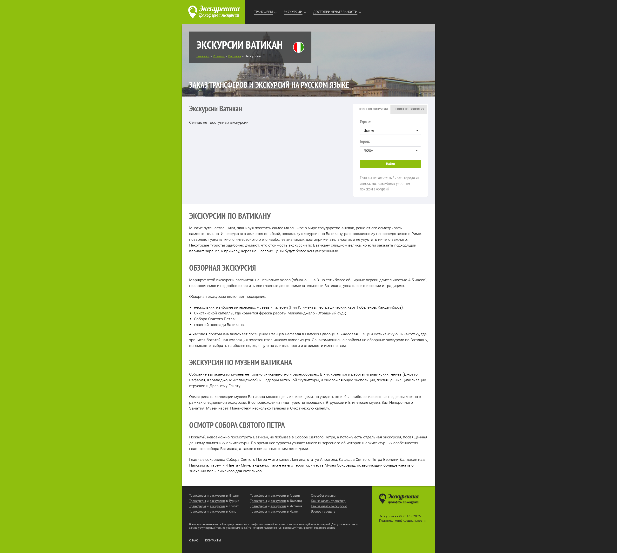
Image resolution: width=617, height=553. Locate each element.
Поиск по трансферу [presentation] (410, 109)
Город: (365, 141)
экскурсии (217, 495)
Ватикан (260, 437)
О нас (193, 540)
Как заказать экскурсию (329, 506)
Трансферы (263, 12)
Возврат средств (323, 511)
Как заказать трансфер (328, 501)
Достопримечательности (335, 12)
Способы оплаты (323, 495)
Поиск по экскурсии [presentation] (373, 109)
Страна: (365, 121)
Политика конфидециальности (402, 520)
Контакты (213, 540)
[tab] (372, 109)
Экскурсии (293, 12)
